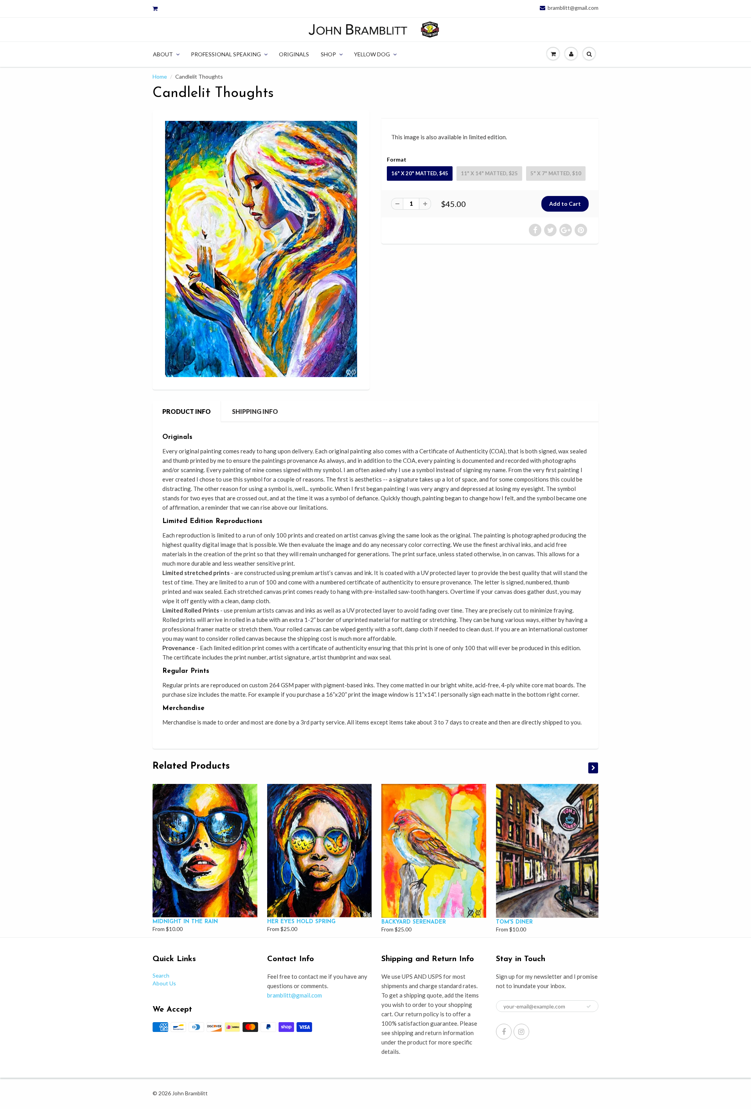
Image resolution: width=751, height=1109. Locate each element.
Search (161, 975)
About (163, 54)
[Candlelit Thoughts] (261, 249)
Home (160, 76)
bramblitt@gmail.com (573, 8)
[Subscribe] (588, 1006)
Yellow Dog (372, 54)
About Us (164, 983)
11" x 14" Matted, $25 (489, 173)
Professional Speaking (226, 54)
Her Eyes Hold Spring (301, 922)
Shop (328, 54)
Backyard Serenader (413, 922)
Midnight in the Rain (185, 922)
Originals (294, 54)
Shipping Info (255, 411)
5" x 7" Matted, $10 (555, 173)
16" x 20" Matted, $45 (419, 173)
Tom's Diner (514, 922)
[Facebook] (504, 1031)
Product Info (186, 411)
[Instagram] (521, 1031)
